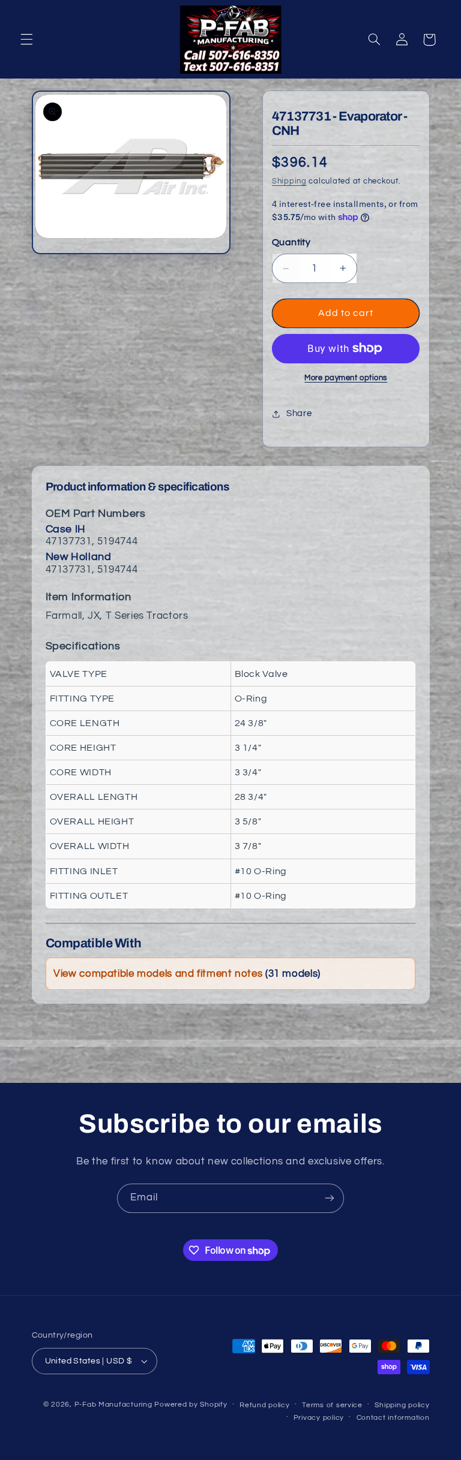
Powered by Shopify (190, 1404)
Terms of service (332, 1405)
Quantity (291, 242)
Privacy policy (319, 1417)
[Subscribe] (329, 1198)
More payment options (345, 378)
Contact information (393, 1417)
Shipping (289, 181)
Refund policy (265, 1405)
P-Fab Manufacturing (113, 1404)
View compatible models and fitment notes (187, 973)
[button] (26, 39)
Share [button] (299, 413)
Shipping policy (402, 1405)
